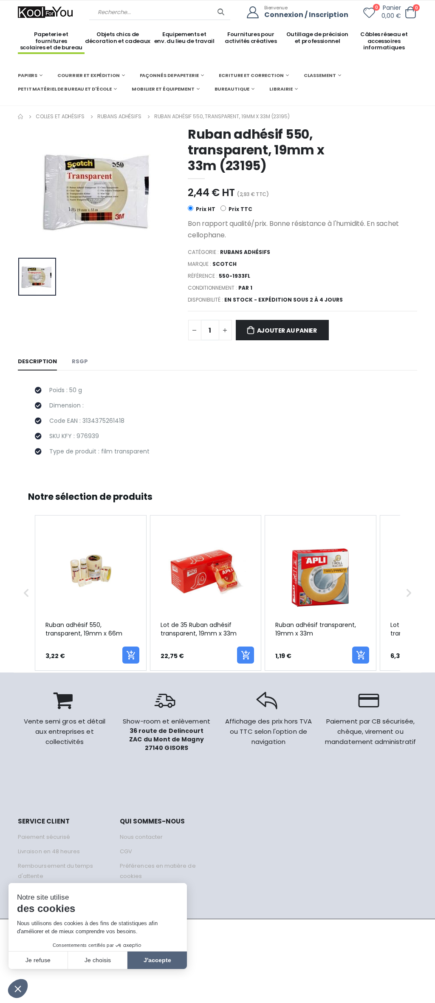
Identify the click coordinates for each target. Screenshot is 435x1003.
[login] (255, 12)
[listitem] (91, 593)
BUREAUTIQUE (232, 88)
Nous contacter (141, 837)
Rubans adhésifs (119, 116)
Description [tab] (37, 361)
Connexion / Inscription (306, 15)
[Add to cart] (130, 655)
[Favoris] (369, 14)
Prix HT (205, 209)
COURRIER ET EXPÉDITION (88, 75)
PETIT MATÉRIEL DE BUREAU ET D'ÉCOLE (65, 88)
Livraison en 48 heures (49, 851)
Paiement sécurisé (44, 837)
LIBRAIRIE (281, 88)
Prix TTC (239, 209)
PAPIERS (27, 75)
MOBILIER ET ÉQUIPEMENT (163, 88)
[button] (410, 12)
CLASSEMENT (320, 75)
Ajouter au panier (287, 330)
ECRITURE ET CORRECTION (251, 75)
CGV (126, 851)
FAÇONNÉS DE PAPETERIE (169, 75)
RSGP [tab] (80, 361)
